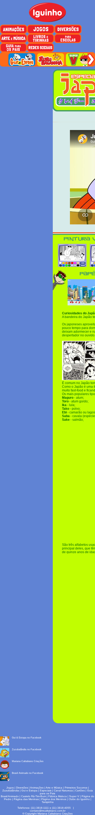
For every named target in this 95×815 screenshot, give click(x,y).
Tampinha (48, 802)
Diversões (22, 787)
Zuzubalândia (10, 790)
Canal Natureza (63, 790)
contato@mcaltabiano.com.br (47, 810)
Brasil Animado (10, 796)
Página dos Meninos (53, 799)
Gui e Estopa (29, 790)
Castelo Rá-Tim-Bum (33, 796)
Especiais (45, 790)
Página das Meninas (26, 799)
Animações (37, 787)
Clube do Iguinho (79, 799)
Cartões (80, 790)
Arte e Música (54, 787)
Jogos (10, 787)
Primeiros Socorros (76, 787)
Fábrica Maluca (57, 796)
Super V (74, 796)
